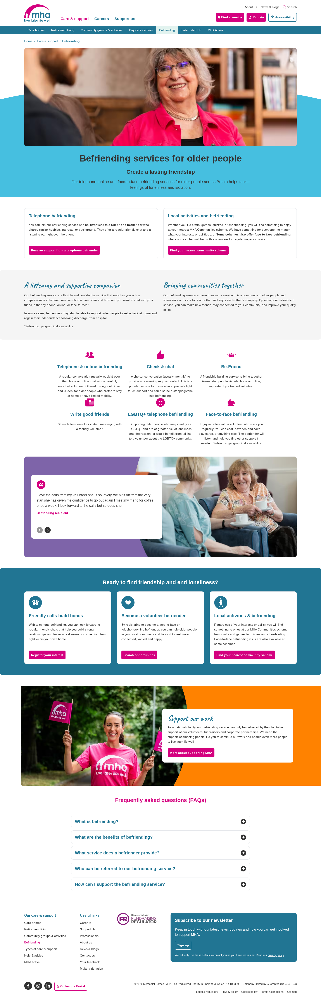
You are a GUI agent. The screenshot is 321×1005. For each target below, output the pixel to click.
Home (28, 41)
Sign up (183, 945)
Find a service (231, 17)
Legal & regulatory (207, 991)
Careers (101, 19)
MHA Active (215, 30)
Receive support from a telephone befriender (64, 250)
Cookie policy (249, 991)
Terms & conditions (272, 991)
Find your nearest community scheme (198, 250)
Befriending (167, 30)
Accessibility (284, 17)
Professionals (89, 936)
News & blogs (270, 7)
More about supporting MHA (191, 752)
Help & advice (33, 955)
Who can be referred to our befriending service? (125, 868)
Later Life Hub (191, 30)
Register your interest (47, 655)
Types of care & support (40, 949)
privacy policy (276, 955)
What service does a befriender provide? (117, 852)
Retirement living (62, 30)
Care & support (74, 19)
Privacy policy (229, 991)
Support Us (87, 929)
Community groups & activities (102, 30)
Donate (258, 17)
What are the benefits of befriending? (114, 837)
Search (292, 7)
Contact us (87, 955)
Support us (124, 19)
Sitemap (292, 991)
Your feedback (90, 962)
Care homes (36, 30)
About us (251, 7)
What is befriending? (96, 821)
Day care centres (141, 30)
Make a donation (91, 968)
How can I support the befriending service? (120, 884)
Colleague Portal (72, 986)
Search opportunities (139, 655)
